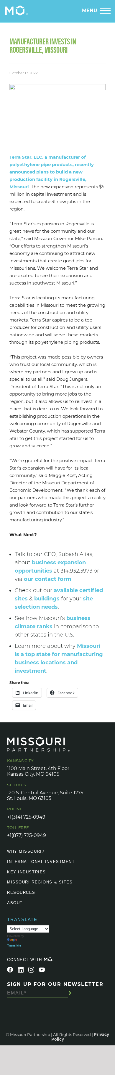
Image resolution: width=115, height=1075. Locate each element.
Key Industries (26, 872)
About (15, 903)
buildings (47, 598)
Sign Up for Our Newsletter (55, 984)
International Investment (41, 861)
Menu (89, 10)
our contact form (47, 579)
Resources (21, 892)
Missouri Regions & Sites (40, 882)
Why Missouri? (25, 851)
